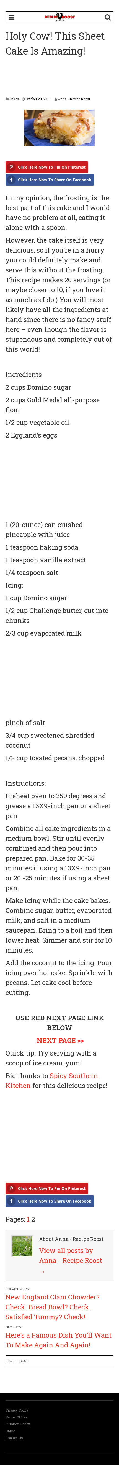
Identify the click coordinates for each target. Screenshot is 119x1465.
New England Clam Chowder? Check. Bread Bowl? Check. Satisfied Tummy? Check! (53, 1307)
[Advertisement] (59, 77)
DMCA (10, 1431)
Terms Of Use (16, 1417)
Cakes (14, 99)
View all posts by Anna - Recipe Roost (70, 1260)
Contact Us (14, 1438)
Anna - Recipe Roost (74, 99)
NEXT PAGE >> (60, 1040)
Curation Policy (18, 1424)
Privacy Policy (17, 1410)
